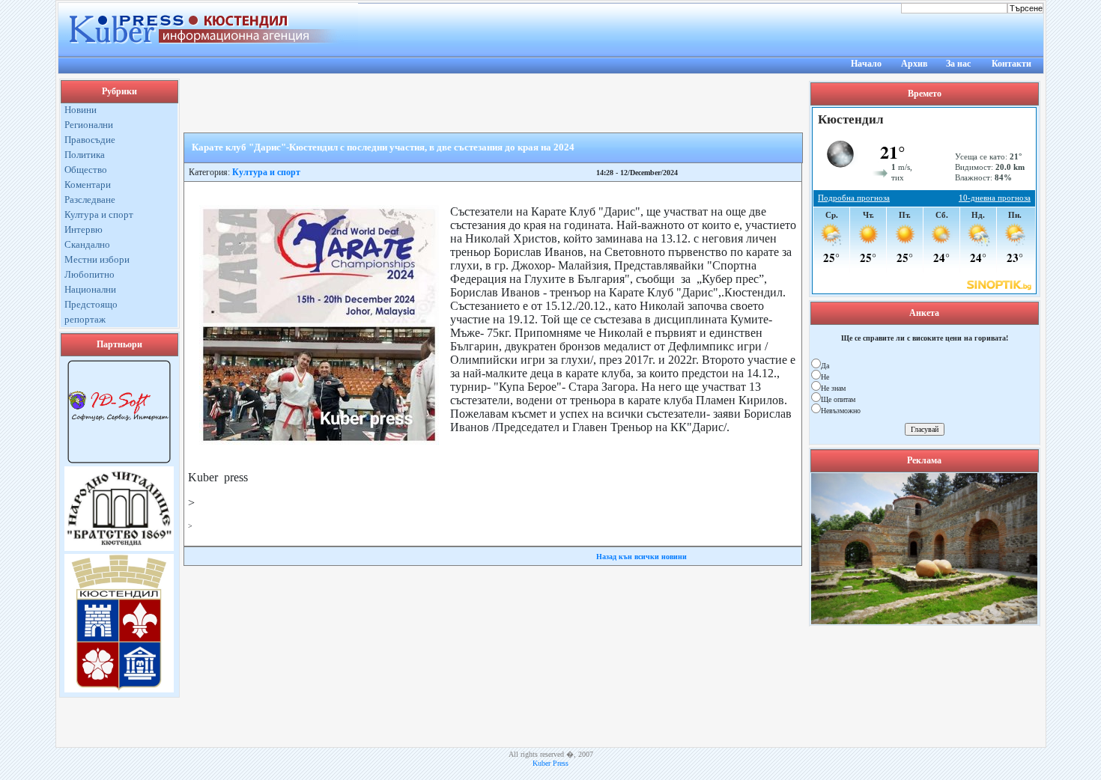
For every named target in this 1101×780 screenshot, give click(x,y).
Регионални (88, 124)
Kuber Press (550, 763)
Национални (90, 289)
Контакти (1011, 63)
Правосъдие (89, 139)
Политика (84, 154)
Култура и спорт (98, 214)
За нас (958, 63)
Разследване (89, 199)
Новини (80, 109)
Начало (866, 63)
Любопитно (89, 274)
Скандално (87, 244)
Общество (85, 169)
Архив (914, 63)
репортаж (85, 319)
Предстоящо (91, 304)
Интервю (83, 229)
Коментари (87, 184)
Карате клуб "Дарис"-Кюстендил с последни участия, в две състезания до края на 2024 (383, 147)
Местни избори (97, 259)
